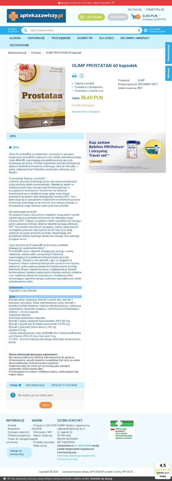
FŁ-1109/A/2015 (83, 445)
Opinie (45, 405)
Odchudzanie (19, 45)
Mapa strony (40, 445)
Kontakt (12, 425)
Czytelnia (94, 17)
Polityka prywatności (19, 435)
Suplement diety (148, 84)
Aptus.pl (127, 471)
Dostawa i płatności (18, 432)
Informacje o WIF (42, 432)
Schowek (118, 17)
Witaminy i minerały (134, 38)
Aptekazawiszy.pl (17, 52)
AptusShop (97, 471)
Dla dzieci (106, 38)
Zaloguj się (135, 9)
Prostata (36, 52)
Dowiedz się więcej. (101, 478)
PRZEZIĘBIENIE (61, 38)
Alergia (15, 38)
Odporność (36, 38)
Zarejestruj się (155, 9)
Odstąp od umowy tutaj (17, 452)
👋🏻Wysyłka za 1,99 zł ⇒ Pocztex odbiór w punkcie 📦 (86, 2)
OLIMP (141, 80)
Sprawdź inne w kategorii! (86, 111)
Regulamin (13, 428)
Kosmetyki (85, 38)
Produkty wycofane (43, 442)
